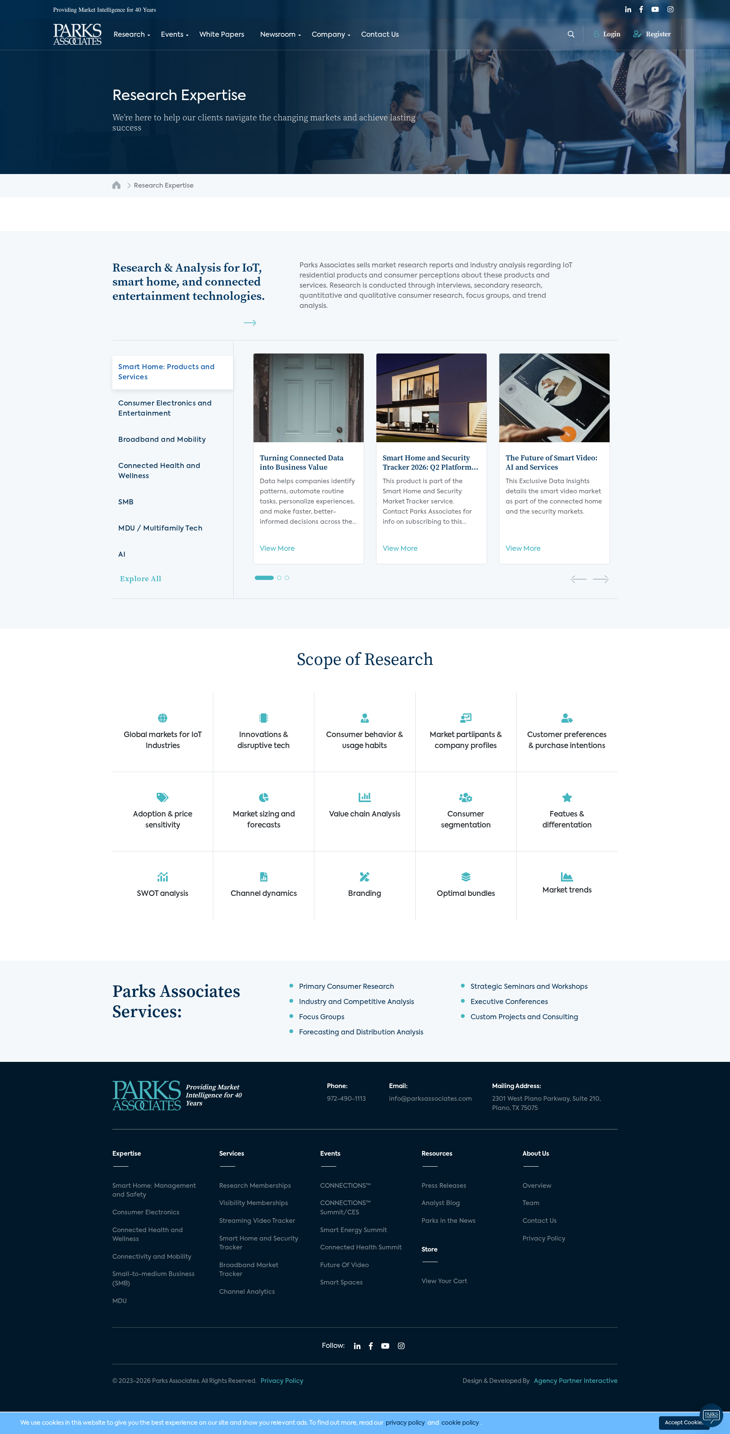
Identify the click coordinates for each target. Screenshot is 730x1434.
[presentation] (578, 580)
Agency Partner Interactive (576, 1381)
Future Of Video (344, 1265)
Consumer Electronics (146, 1213)
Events (172, 35)
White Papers (221, 35)
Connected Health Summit (361, 1248)
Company (328, 35)
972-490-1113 (346, 1099)
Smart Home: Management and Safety (154, 1190)
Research (129, 35)
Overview (537, 1186)
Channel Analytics (247, 1292)
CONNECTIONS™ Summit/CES (345, 1208)
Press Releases (444, 1186)
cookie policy (460, 1423)
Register (657, 33)
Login (611, 33)
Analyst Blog (441, 1203)
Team (531, 1203)
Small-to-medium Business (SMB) (153, 1279)
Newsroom (278, 35)
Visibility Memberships (253, 1203)
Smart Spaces (341, 1283)
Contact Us (380, 35)
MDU (119, 1301)
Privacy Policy (544, 1239)
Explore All (141, 578)
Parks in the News (449, 1221)
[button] (264, 578)
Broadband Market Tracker (248, 1270)
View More (277, 549)
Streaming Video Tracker (257, 1221)
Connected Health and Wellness (147, 1235)
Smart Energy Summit (353, 1230)
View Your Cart (444, 1281)
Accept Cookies (684, 1423)
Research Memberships (255, 1186)
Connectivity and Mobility (151, 1257)
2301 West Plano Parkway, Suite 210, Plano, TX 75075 (546, 1103)
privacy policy (405, 1423)
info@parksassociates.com (430, 1099)
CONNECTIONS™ (345, 1186)
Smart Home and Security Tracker (258, 1243)
